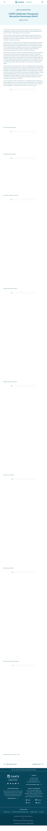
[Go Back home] (13, 778)
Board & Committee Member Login (20, 811)
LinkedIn (13, 783)
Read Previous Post (11, 764)
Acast (29, 802)
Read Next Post (37, 764)
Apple (29, 800)
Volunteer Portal (33, 811)
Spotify (39, 802)
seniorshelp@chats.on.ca (34, 781)
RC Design (31, 820)
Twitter (10, 783)
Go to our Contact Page (32, 784)
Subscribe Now (12, 798)
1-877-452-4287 (34, 780)
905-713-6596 (34, 778)
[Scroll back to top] (43, 824)
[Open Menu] (42, 2)
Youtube (39, 800)
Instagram (18, 783)
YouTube (15, 783)
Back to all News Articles (23, 9)
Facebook (7, 783)
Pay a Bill (41, 811)
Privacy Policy (7, 811)
